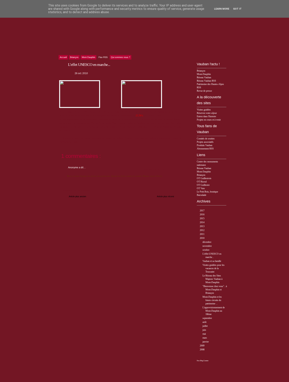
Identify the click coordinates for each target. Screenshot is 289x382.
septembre (207, 318)
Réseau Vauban (204, 77)
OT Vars (201, 188)
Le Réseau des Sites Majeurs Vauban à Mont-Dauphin (212, 279)
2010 (202, 238)
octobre (206, 250)
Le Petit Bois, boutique (207, 191)
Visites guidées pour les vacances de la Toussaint (213, 268)
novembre (207, 246)
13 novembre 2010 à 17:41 (152, 169)
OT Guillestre (203, 185)
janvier (205, 341)
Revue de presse (204, 90)
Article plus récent (165, 196)
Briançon (201, 70)
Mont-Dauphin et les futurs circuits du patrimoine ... (212, 300)
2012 (202, 230)
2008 (202, 349)
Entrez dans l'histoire (206, 116)
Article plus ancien (77, 196)
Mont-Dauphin (204, 74)
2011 (202, 234)
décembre (207, 242)
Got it (237, 8)
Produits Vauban (204, 145)
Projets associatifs (205, 142)
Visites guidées (204, 109)
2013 (202, 226)
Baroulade (201, 195)
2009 (202, 345)
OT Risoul (202, 181)
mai (204, 333)
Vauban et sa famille (211, 261)
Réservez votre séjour (207, 113)
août (204, 322)
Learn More (221, 8)
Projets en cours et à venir (209, 119)
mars (205, 337)
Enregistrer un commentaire (76, 190)
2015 (202, 218)
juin (204, 330)
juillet (205, 326)
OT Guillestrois (204, 178)
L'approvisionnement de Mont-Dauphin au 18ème (213, 311)
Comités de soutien (205, 138)
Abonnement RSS (205, 148)
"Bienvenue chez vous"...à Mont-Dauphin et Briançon (214, 289)
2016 (202, 214)
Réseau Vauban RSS (206, 80)
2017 (202, 210)
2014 (202, 222)
